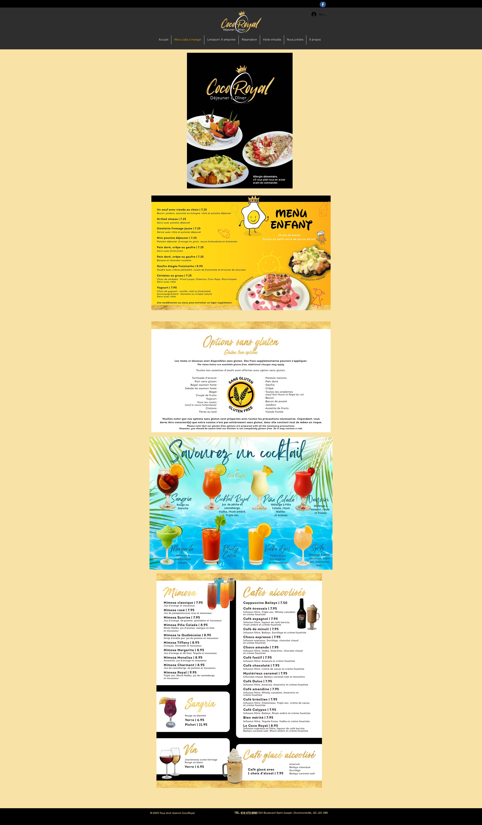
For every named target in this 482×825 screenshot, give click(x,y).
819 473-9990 (249, 812)
